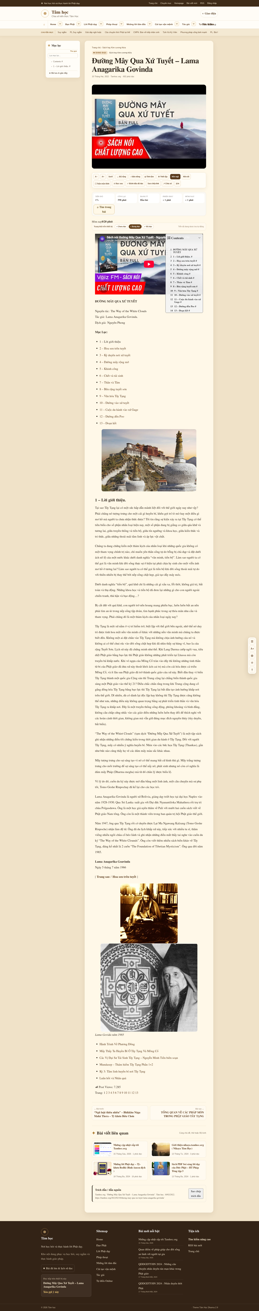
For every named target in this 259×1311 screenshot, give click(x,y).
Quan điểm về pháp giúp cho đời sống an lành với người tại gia (159, 1251)
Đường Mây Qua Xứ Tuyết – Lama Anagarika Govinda (63, 1285)
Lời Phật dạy (90, 24)
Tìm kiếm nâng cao (199, 1239)
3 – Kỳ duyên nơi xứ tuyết (115, 355)
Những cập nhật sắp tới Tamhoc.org (126, 1146)
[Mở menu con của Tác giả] (193, 24)
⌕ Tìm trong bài (104, 209)
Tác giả (186, 24)
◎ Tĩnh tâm (149, 177)
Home (53, 24)
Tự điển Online (206, 24)
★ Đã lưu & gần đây (58, 73)
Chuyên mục (165, 3)
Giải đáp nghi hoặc (93, 32)
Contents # (58, 61)
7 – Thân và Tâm (110, 382)
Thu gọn (73, 51)
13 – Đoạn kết (108, 423)
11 (129, 1093)
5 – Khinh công (109, 369)
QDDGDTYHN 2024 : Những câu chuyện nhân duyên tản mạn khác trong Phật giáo (159, 1268)
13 (136, 1093)
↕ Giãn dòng (135, 177)
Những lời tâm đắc (136, 24)
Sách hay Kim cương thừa (114, 47)
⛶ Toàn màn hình (102, 184)
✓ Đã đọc (148, 227)
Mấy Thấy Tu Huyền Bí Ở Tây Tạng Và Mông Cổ (129, 1051)
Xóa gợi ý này (51, 1292)
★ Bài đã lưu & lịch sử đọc (58, 1268)
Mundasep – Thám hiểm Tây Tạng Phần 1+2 (126, 1064)
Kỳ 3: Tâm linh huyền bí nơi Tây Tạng (122, 1071)
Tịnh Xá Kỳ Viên (170, 32)
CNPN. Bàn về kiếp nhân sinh (146, 32)
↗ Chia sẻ (167, 183)
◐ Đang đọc (135, 227)
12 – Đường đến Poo (112, 416)
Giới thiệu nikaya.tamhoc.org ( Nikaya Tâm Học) (188, 1146)
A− (96, 177)
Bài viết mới (192, 3)
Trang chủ (153, 3)
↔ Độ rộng (121, 177)
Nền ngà (175, 177)
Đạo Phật (70, 24)
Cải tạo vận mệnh (164, 24)
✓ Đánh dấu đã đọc (135, 183)
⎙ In (177, 183)
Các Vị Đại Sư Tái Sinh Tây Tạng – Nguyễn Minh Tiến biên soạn (139, 1058)
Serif (111, 177)
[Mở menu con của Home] (60, 24)
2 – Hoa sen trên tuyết (113, 348)
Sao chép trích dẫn (196, 1193)
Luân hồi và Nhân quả (113, 1078)
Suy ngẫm (62, 32)
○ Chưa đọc (121, 227)
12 (132, 1093)
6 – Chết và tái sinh (111, 376)
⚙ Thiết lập (162, 177)
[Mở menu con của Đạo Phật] (78, 24)
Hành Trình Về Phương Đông (118, 1044)
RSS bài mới (195, 1245)
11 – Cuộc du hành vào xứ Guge (119, 410)
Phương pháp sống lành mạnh (193, 32)
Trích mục (178, 243)
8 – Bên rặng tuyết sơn (113, 389)
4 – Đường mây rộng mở (114, 362)
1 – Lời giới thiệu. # (61, 66)
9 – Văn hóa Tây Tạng (113, 396)
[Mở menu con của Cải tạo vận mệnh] (177, 24)
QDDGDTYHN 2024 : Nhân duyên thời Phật (160, 1285)
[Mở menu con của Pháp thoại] (121, 24)
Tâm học (60, 12)
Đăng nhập (212, 3)
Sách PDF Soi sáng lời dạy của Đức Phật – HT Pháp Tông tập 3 (186, 1167)
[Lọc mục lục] (63, 55)
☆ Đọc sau (118, 183)
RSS (202, 3)
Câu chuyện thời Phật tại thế (117, 32)
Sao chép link (153, 183)
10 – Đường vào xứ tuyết (114, 403)
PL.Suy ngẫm (76, 32)
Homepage (179, 3)
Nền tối (186, 177)
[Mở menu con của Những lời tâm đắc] (149, 24)
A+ (103, 177)
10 (125, 1093)
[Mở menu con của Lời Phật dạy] (101, 24)
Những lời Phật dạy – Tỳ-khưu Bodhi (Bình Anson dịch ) (129, 1167)
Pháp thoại (111, 24)
